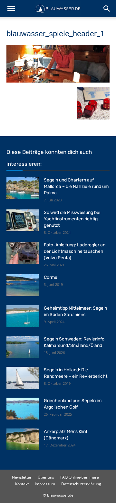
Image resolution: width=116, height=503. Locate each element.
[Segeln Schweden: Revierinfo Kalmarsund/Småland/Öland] (22, 347)
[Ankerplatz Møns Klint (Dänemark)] (22, 439)
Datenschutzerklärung (81, 484)
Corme (50, 277)
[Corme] (22, 285)
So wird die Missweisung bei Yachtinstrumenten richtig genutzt (72, 219)
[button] (11, 8)
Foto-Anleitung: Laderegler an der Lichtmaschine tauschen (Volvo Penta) (74, 251)
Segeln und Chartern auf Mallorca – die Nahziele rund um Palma (76, 186)
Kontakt (22, 484)
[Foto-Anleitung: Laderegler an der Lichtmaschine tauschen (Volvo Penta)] (22, 253)
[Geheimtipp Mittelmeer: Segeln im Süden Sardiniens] (22, 316)
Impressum (45, 484)
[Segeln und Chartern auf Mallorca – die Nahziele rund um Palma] (22, 188)
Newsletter (22, 477)
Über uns (46, 477)
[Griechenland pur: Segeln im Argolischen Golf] (22, 409)
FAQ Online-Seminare (79, 477)
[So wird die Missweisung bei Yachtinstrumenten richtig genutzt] (22, 220)
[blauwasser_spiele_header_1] (58, 81)
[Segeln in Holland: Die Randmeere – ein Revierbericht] (22, 378)
